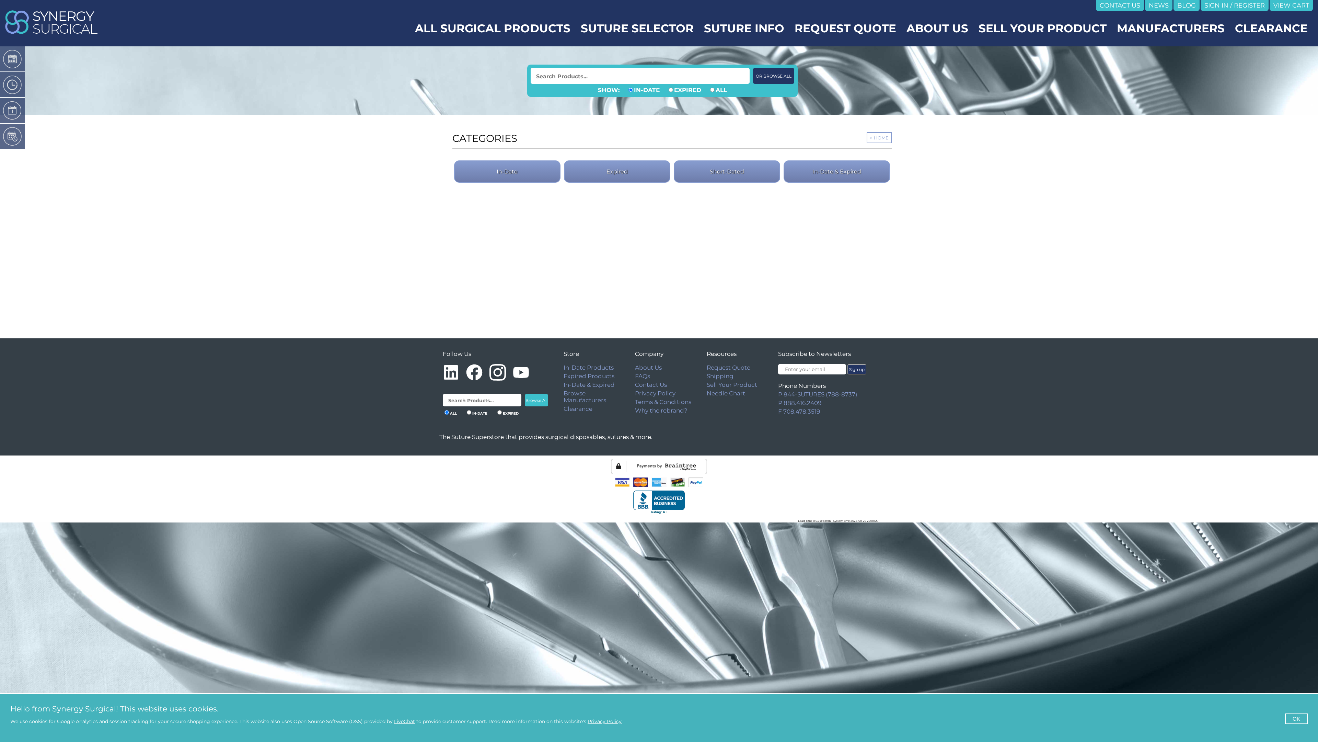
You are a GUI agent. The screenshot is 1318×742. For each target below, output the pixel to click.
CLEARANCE (1271, 28)
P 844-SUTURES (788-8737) (817, 394)
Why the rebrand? (661, 410)
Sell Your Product (732, 384)
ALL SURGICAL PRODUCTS (492, 28)
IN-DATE (647, 90)
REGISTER (1249, 5)
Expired (617, 171)
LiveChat (404, 721)
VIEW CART (1291, 5)
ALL (721, 90)
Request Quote (728, 367)
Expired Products (589, 376)
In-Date (507, 171)
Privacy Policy (655, 393)
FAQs (642, 376)
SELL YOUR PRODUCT (1043, 28)
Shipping (720, 376)
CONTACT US (1120, 5)
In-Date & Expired (836, 171)
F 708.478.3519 (799, 411)
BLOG (1186, 5)
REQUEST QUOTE (845, 28)
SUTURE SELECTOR (637, 28)
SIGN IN (1216, 5)
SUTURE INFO (744, 28)
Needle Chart (726, 393)
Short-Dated (727, 171)
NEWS (1159, 5)
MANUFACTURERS (1171, 28)
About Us (648, 367)
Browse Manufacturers (585, 397)
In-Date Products (589, 367)
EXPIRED (687, 90)
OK (1296, 719)
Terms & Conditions (663, 401)
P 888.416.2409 (799, 403)
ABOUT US (937, 28)
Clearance (578, 408)
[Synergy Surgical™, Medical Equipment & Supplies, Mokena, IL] (659, 502)
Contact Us (651, 384)
